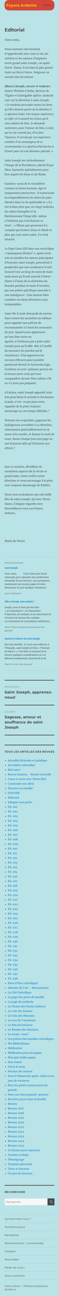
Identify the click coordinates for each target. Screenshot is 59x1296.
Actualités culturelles (21, 765)
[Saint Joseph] (28, 580)
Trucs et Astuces (18, 1168)
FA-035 (13, 964)
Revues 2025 (16, 1145)
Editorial (13, 797)
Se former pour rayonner (24, 1150)
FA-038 (13, 978)
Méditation (15, 1048)
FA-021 (12, 899)
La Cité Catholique (19, 992)
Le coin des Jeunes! (20, 1011)
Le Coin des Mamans (21, 1015)
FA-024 (13, 913)
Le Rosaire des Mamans (23, 1029)
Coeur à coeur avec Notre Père (27, 779)
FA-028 (13, 932)
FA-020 (13, 895)
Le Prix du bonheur (20, 1025)
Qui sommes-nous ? (18, 1218)
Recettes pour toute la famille (27, 1099)
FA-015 (12, 871)
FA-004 (13, 820)
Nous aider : (12, 1259)
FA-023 (13, 909)
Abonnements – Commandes (24, 1243)
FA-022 (13, 904)
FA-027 (13, 927)
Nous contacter (15, 1275)
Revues (12, 1103)
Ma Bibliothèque (18, 1043)
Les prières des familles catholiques (31, 1038)
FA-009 (13, 844)
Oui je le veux (16, 1066)
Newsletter (12, 1235)
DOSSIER (14, 793)
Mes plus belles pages (22, 1057)
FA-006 (13, 830)
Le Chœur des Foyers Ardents (27, 1006)
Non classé (15, 1062)
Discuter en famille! (20, 788)
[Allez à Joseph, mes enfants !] (28, 616)
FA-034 (13, 960)
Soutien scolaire (18, 1154)
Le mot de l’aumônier (22, 1020)
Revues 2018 (16, 1113)
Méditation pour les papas (25, 1052)
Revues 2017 (16, 1108)
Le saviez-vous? (18, 1034)
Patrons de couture (20, 1071)
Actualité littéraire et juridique (27, 760)
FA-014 (12, 867)
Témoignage (16, 1159)
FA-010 (12, 848)
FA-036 (13, 969)
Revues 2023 (16, 1136)
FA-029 (13, 936)
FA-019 (13, 890)
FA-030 (13, 941)
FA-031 (12, 946)
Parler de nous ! (15, 1267)
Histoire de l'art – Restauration (28, 987)
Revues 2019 (16, 1117)
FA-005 (13, 825)
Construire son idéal (21, 783)
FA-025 (13, 918)
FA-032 (13, 950)
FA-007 (13, 834)
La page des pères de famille (26, 997)
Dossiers (10, 1251)
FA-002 (13, 811)
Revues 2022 (16, 1131)
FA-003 (13, 816)
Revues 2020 (16, 1122)
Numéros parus (15, 1227)
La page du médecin (21, 1001)
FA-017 (12, 881)
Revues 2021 (16, 1127)
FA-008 (13, 839)
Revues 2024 (16, 1141)
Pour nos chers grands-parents (28, 1094)
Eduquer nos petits (20, 802)
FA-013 (12, 862)
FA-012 (12, 858)
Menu (47, 5)
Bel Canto (14, 769)
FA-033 (13, 955)
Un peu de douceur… (21, 1173)
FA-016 (13, 876)
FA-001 (12, 806)
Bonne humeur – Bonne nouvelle (29, 774)
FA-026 (13, 922)
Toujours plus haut (20, 1164)
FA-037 (13, 974)
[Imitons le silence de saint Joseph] (28, 651)
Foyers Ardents (21, 5)
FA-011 (12, 853)
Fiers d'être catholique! (23, 983)
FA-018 (12, 885)
